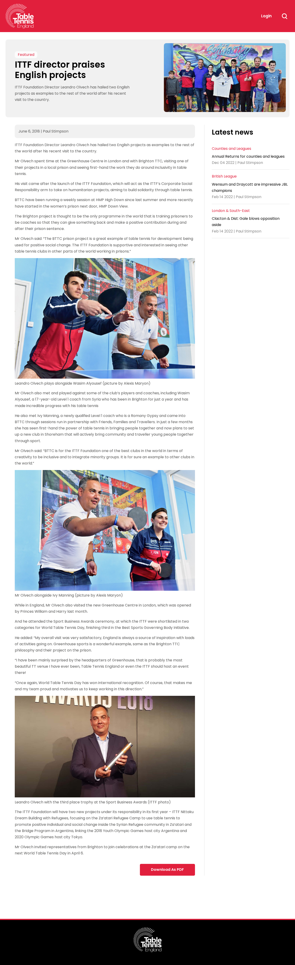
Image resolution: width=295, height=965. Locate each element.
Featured (26, 54)
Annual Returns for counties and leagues (248, 156)
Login (266, 16)
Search (284, 16)
